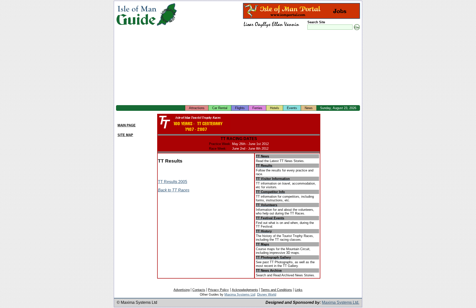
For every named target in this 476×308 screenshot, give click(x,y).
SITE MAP (125, 135)
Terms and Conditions (276, 290)
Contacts (198, 290)
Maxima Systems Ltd (239, 294)
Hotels (274, 108)
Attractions (197, 108)
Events (292, 108)
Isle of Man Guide (136, 14)
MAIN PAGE (127, 125)
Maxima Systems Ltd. (340, 302)
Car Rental (219, 108)
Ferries (257, 108)
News (309, 108)
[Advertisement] (238, 68)
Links (298, 290)
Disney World (266, 294)
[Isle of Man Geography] (166, 26)
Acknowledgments (245, 290)
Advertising (182, 290)
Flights (240, 108)
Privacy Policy (218, 290)
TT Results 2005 (172, 182)
